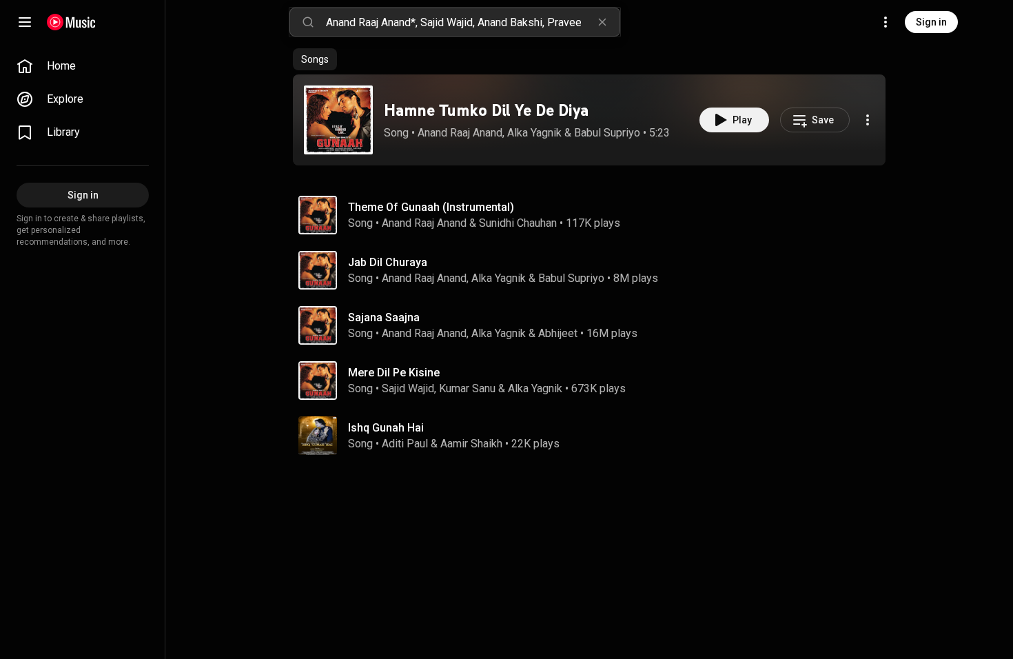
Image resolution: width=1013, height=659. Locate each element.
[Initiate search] (308, 22)
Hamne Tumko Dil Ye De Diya (486, 110)
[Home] (71, 22)
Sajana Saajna (384, 317)
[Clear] (602, 22)
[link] (83, 66)
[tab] (315, 59)
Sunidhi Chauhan (518, 223)
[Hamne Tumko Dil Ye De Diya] (338, 119)
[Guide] (25, 22)
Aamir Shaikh (471, 443)
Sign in (931, 22)
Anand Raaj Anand (460, 132)
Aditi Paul (405, 443)
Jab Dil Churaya (387, 262)
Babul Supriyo (607, 132)
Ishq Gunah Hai (386, 427)
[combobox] (473, 22)
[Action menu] (867, 120)
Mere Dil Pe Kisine (394, 372)
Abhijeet (557, 333)
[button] (338, 120)
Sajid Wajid (408, 388)
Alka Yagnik (534, 132)
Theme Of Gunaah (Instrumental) (431, 207)
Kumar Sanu (467, 388)
